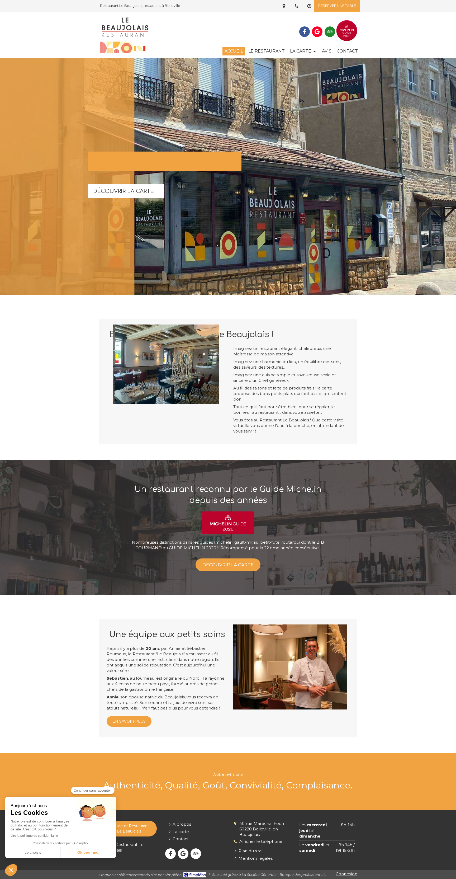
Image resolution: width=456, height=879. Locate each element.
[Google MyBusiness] (317, 31)
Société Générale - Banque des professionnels (286, 874)
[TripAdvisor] (330, 31)
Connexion (346, 873)
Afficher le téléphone (260, 841)
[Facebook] (304, 31)
